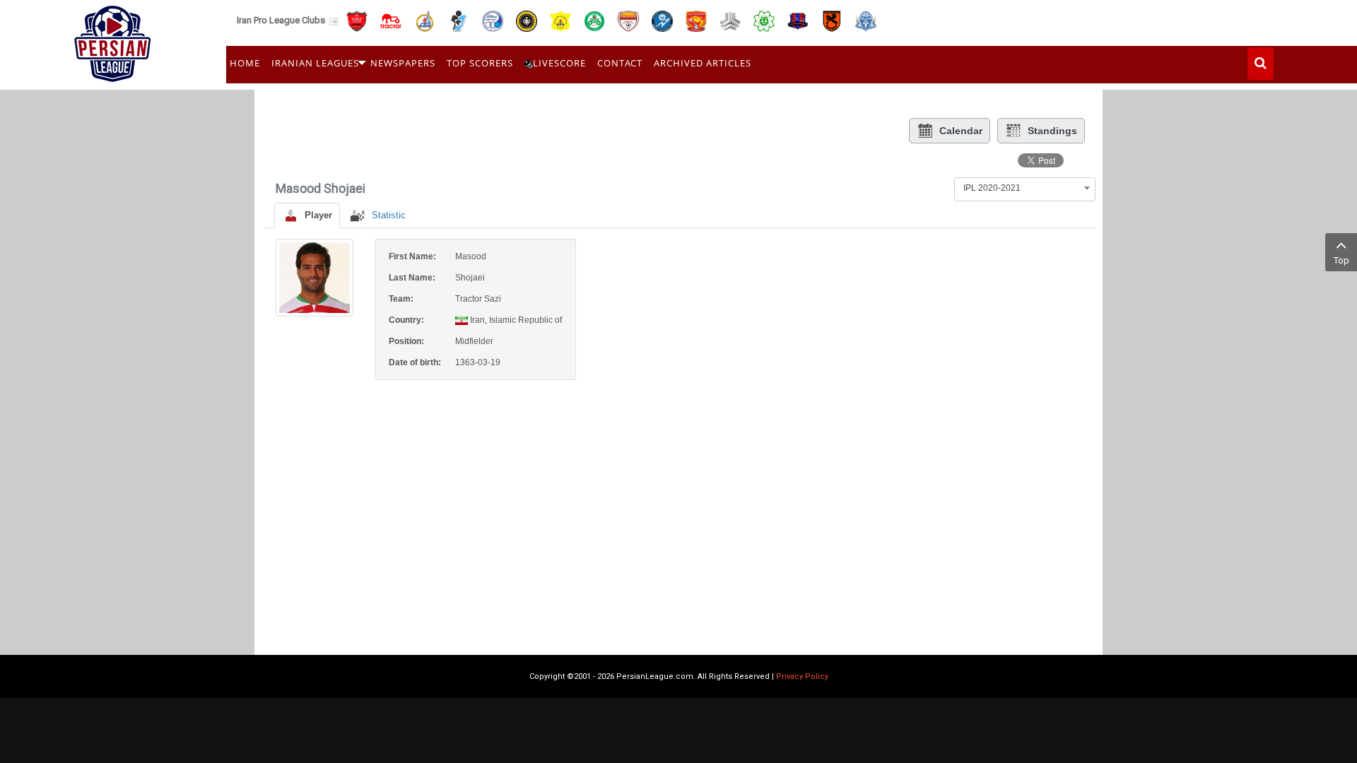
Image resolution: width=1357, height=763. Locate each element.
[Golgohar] (662, 20)
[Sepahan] (526, 20)
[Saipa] (730, 20)
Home (245, 63)
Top (1341, 260)
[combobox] (1025, 188)
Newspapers (402, 63)
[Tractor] (390, 20)
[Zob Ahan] (594, 20)
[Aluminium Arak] (865, 20)
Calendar (960, 130)
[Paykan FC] (458, 20)
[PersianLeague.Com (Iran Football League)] (112, 40)
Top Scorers (480, 63)
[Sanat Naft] (560, 20)
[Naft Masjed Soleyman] (424, 20)
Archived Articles (702, 63)
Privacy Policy (802, 676)
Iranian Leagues (315, 63)
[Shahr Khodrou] (696, 20)
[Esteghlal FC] (492, 20)
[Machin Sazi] (764, 20)
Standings (1052, 130)
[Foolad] (628, 20)
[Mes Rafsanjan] (831, 20)
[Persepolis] (357, 20)
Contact (619, 63)
